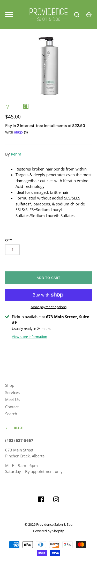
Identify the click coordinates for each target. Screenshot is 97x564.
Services (12, 392)
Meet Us (12, 399)
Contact (12, 406)
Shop (9, 385)
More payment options (48, 307)
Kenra (16, 154)
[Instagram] (56, 500)
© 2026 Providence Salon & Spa (48, 524)
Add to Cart (49, 277)
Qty (8, 240)
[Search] (77, 14)
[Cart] (88, 14)
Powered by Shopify (48, 531)
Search (11, 413)
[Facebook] (41, 500)
